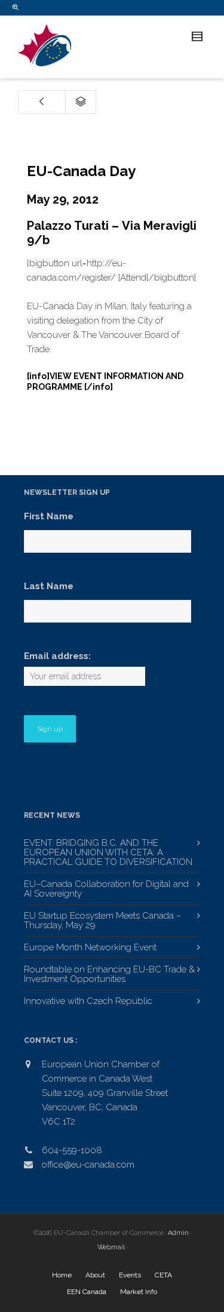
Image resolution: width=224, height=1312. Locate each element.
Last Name (48, 586)
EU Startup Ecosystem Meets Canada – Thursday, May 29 (102, 920)
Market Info (138, 1292)
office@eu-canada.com (88, 1164)
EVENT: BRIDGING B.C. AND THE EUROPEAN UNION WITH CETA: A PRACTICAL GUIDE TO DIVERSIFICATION (108, 852)
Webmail (111, 1247)
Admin (178, 1233)
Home (62, 1275)
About (95, 1275)
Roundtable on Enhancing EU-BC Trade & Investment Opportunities (109, 974)
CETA (163, 1275)
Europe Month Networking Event (90, 947)
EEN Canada (86, 1292)
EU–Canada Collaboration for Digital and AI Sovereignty (106, 889)
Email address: (57, 656)
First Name (48, 516)
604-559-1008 (72, 1150)
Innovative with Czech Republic (88, 1001)
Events (130, 1275)
